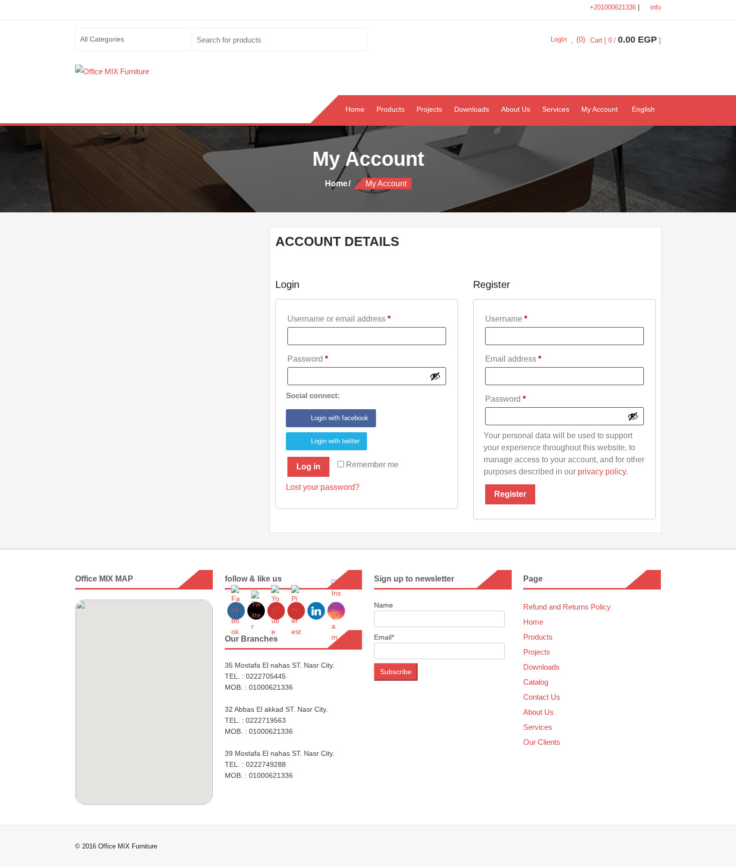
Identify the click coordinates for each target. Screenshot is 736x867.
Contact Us (541, 697)
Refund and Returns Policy (567, 607)
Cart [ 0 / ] (625, 40)
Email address (529, 358)
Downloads (471, 109)
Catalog (535, 682)
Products (391, 109)
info (654, 7)
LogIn (559, 39)
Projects (429, 109)
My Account (599, 109)
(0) (579, 40)
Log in (308, 466)
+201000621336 (614, 7)
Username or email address (355, 318)
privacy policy (602, 471)
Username (522, 318)
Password (323, 358)
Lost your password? (322, 487)
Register (510, 494)
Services (555, 109)
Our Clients (541, 742)
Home (354, 109)
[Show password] (435, 376)
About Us (515, 109)
